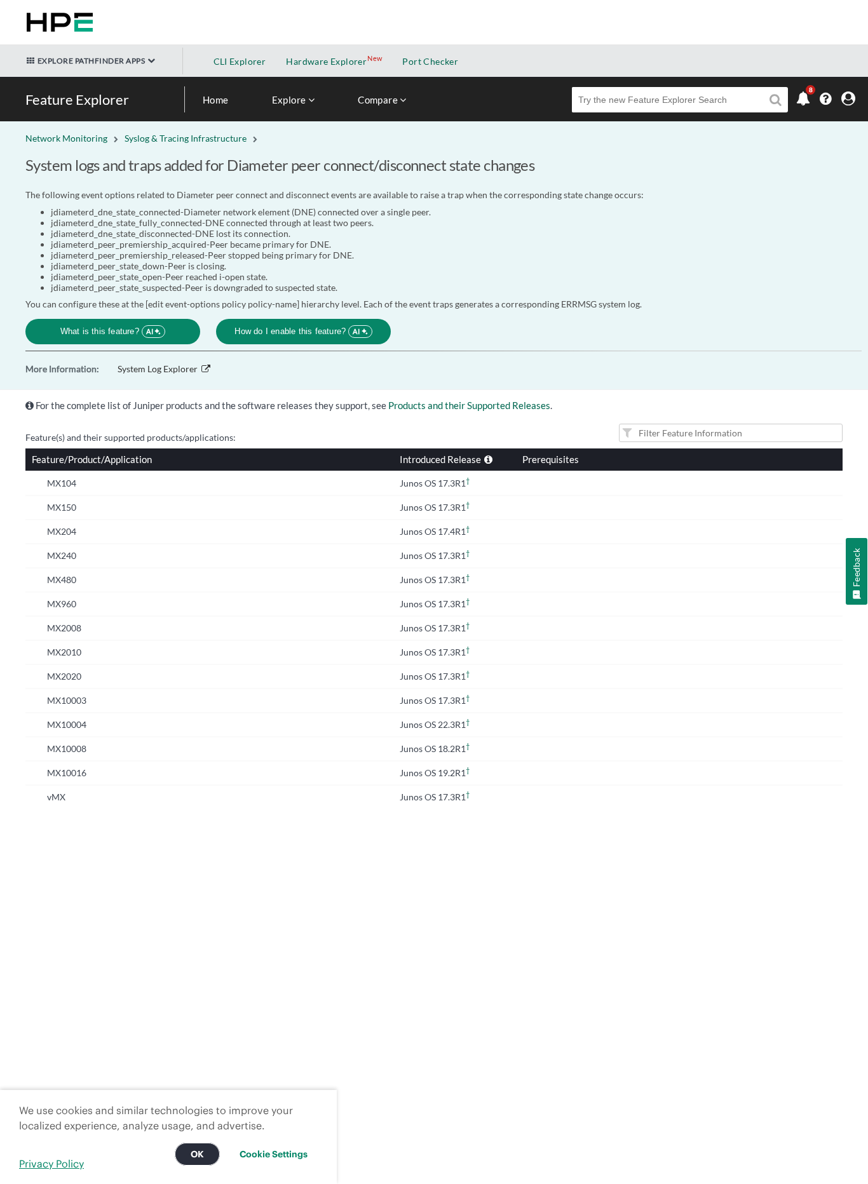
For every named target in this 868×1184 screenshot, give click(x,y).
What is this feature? (107, 331)
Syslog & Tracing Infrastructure (186, 138)
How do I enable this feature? (297, 331)
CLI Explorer (240, 61)
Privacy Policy (51, 1163)
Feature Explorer (77, 99)
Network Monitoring (66, 138)
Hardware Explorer (326, 61)
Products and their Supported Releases (469, 405)
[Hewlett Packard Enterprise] (57, 22)
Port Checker (430, 61)
